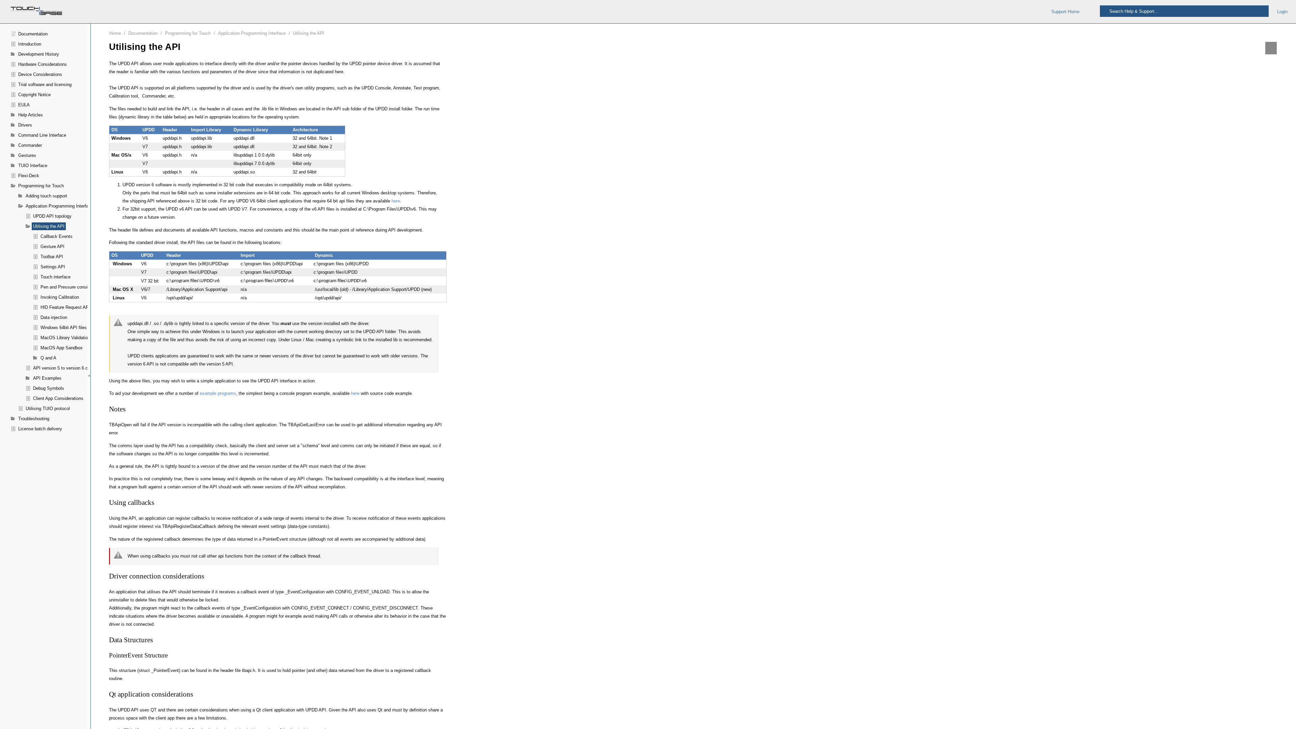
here (396, 201)
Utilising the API (308, 33)
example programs (218, 393)
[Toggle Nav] (1090, 11)
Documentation (143, 33)
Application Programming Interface (252, 33)
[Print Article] (1271, 48)
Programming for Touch (188, 33)
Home (115, 33)
